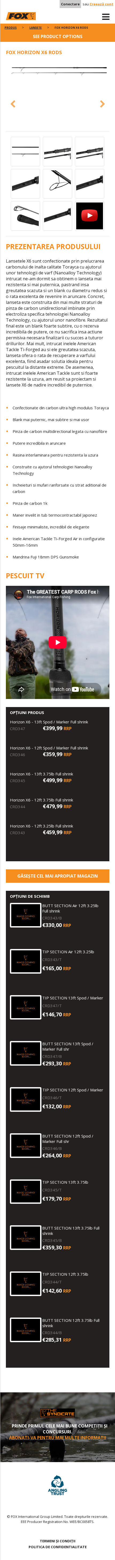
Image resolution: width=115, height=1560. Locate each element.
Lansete (35, 28)
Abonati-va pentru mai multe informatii (57, 1438)
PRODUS (11, 28)
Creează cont (101, 4)
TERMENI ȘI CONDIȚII (57, 1541)
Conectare (70, 4)
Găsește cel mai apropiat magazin (57, 876)
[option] (57, 71)
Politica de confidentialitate (58, 1546)
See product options (57, 36)
